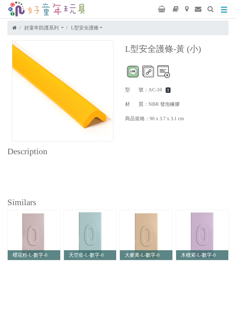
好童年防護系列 (42, 27)
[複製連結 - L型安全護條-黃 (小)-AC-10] (148, 71)
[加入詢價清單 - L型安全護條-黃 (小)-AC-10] (163, 71)
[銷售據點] (187, 9)
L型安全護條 (85, 27)
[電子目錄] (175, 9)
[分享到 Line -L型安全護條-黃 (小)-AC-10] (132, 71)
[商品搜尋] (210, 9)
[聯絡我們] (198, 9)
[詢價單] (161, 9)
